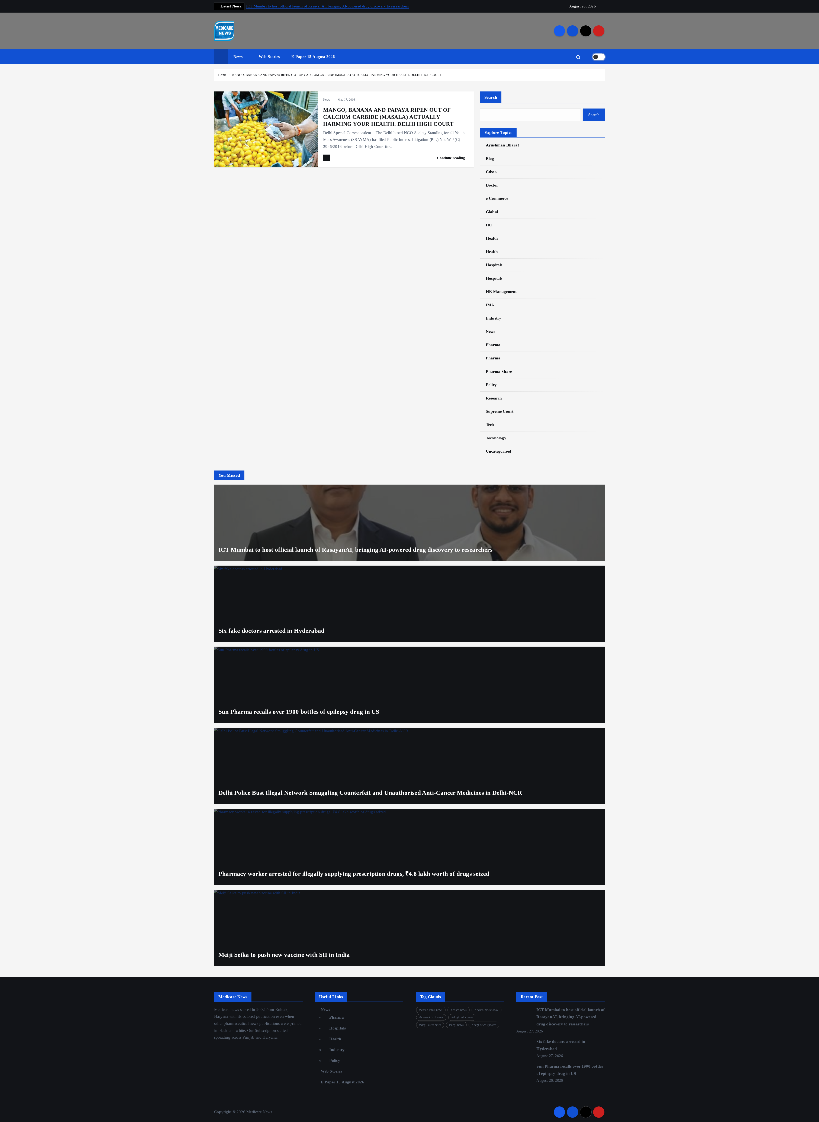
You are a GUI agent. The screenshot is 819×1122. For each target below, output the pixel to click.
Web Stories (269, 56)
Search (490, 97)
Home (222, 75)
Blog (490, 158)
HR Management (501, 291)
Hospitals (494, 265)
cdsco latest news (431, 1010)
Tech (490, 424)
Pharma (493, 345)
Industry (493, 318)
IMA (490, 305)
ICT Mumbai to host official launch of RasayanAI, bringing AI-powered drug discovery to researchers (327, 6)
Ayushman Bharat (502, 145)
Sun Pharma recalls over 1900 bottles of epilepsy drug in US (298, 711)
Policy (491, 384)
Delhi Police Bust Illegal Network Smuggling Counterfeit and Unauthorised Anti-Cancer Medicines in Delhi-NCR (370, 792)
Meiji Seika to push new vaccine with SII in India (284, 954)
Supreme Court (500, 411)
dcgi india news (463, 1017)
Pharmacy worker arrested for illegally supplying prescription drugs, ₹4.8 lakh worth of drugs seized (353, 873)
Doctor (492, 185)
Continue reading (451, 158)
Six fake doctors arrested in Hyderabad (271, 630)
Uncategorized (498, 451)
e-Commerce (497, 198)
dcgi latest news (431, 1024)
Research (494, 398)
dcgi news (457, 1024)
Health (492, 238)
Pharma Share (499, 371)
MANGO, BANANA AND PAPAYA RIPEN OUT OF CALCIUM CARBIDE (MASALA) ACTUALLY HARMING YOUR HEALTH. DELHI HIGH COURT (336, 75)
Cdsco (491, 171)
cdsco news (459, 1010)
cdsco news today (487, 1010)
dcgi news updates (485, 1024)
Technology (496, 438)
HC (489, 225)
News (238, 56)
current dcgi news (432, 1017)
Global (492, 212)
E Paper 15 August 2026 (313, 56)
